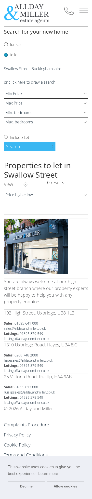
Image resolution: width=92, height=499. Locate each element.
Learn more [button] (48, 474)
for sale (16, 44)
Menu (83, 10)
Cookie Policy (17, 445)
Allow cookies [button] (65, 486)
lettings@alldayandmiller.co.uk (26, 338)
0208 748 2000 (26, 355)
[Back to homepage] (30, 13)
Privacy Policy (17, 435)
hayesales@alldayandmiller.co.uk (28, 360)
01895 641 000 (26, 323)
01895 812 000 (26, 387)
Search (13, 146)
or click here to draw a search (29, 82)
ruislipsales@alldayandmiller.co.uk (29, 392)
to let (14, 54)
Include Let (19, 137)
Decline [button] (26, 486)
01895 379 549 (31, 333)
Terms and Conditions (26, 455)
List (19, 185)
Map (25, 185)
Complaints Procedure (26, 425)
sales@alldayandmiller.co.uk (25, 328)
